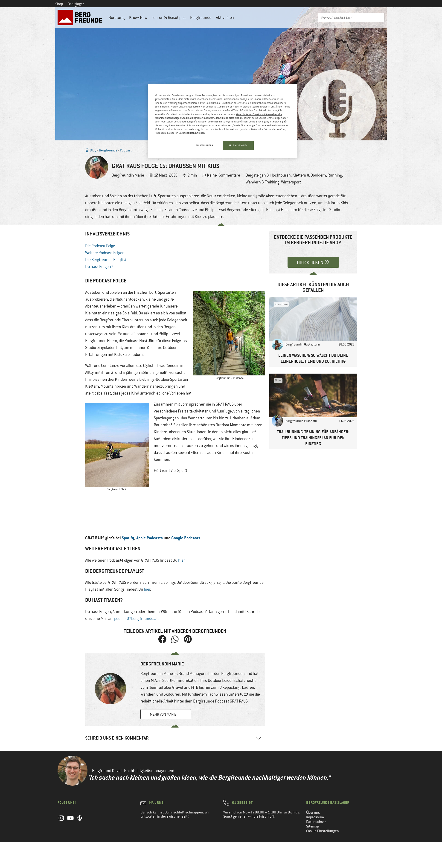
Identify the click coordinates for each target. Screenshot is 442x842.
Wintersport (291, 182)
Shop (59, 4)
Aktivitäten (225, 17)
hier (181, 560)
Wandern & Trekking (262, 182)
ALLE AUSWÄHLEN (238, 145)
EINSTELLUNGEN (204, 145)
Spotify (128, 537)
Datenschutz (316, 821)
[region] (222, 121)
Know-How (138, 17)
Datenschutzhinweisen (192, 132)
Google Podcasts (185, 537)
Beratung (117, 17)
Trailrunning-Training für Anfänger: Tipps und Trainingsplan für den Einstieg (313, 437)
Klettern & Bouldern (309, 175)
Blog (92, 150)
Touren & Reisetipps (169, 17)
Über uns (313, 812)
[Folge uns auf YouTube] (70, 820)
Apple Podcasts (149, 537)
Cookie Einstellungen (322, 831)
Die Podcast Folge (100, 246)
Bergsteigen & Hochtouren (268, 175)
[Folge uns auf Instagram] (61, 820)
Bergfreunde (200, 17)
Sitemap (312, 826)
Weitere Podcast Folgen (105, 252)
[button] (162, 639)
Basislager (76, 4)
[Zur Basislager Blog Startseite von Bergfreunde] (81, 17)
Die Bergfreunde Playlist (105, 259)
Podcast (126, 150)
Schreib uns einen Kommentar (117, 738)
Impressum (315, 817)
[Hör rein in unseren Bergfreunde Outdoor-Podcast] (79, 820)
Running (335, 175)
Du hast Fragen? (99, 266)
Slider (278, 380)
